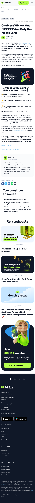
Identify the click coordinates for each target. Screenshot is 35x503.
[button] (17, 200)
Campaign (5, 19)
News (12, 19)
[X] (5, 183)
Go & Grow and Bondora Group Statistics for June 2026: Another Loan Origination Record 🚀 (17, 313)
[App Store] (7, 418)
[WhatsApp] (12, 183)
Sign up (24, 3)
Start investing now (16, 365)
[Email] (15, 183)
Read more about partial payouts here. (17, 491)
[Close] (32, 2)
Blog (2, 7)
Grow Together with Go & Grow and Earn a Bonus (16, 280)
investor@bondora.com (7, 413)
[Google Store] (21, 418)
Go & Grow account (18, 130)
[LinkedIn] (9, 183)
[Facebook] (2, 183)
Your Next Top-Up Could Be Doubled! (14, 250)
